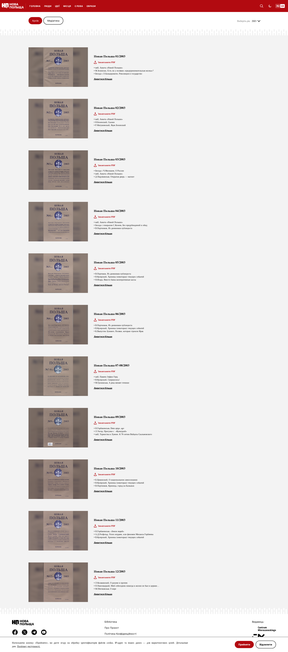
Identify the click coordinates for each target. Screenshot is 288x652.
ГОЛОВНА (34, 6)
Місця (67, 6)
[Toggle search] (262, 6)
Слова (79, 6)
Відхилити (266, 644)
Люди (47, 6)
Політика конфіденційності (120, 633)
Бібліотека (111, 621)
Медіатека (53, 20)
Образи (91, 6)
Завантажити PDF (106, 62)
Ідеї (57, 6)
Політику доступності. (28, 646)
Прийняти (244, 644)
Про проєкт (112, 627)
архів (35, 20)
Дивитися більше (103, 79)
